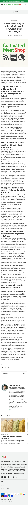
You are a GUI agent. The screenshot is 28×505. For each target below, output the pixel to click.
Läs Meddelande (22, 1)
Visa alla (25, 416)
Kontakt (10, 501)
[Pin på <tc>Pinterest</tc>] (8, 367)
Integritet (6, 501)
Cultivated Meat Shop (8, 499)
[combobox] (14, 7)
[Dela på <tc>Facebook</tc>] (5, 367)
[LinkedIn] (10, 410)
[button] (25, 4)
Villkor (2, 501)
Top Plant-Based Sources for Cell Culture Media (11, 437)
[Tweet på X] (2, 367)
